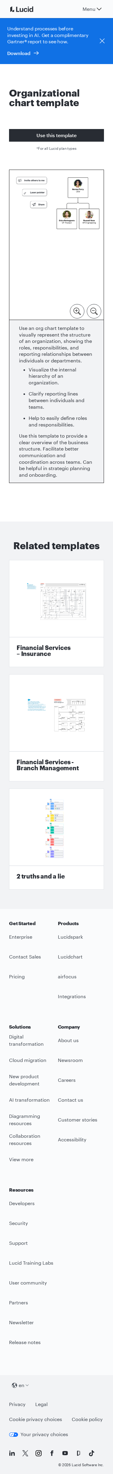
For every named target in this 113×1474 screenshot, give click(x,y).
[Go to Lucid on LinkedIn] (12, 1453)
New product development (24, 1080)
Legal (41, 1404)
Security (18, 1223)
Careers (67, 1080)
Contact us (70, 1100)
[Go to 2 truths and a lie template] (56, 839)
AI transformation (29, 1100)
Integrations (72, 996)
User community (28, 1282)
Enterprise (20, 937)
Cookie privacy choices (35, 1419)
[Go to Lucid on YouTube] (65, 1453)
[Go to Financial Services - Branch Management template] (56, 728)
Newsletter (21, 1322)
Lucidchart (70, 956)
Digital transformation (26, 1040)
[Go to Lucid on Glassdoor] (78, 1453)
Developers (22, 1203)
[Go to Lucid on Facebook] (52, 1453)
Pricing (17, 976)
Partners (18, 1302)
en (21, 1385)
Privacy (17, 1404)
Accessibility (72, 1139)
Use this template (56, 135)
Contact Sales (25, 956)
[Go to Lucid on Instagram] (39, 1453)
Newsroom (70, 1060)
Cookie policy (87, 1419)
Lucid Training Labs (31, 1263)
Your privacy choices (44, 1434)
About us (68, 1040)
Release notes (25, 1342)
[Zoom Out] (94, 310)
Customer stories (77, 1119)
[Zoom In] (77, 310)
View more (21, 1159)
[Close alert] (102, 41)
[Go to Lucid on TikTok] (92, 1453)
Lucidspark (70, 937)
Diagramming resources (24, 1119)
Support (18, 1243)
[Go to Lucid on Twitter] (25, 1453)
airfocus (67, 976)
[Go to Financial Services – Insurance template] (56, 613)
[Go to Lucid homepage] (29, 9)
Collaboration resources (24, 1139)
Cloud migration (27, 1060)
